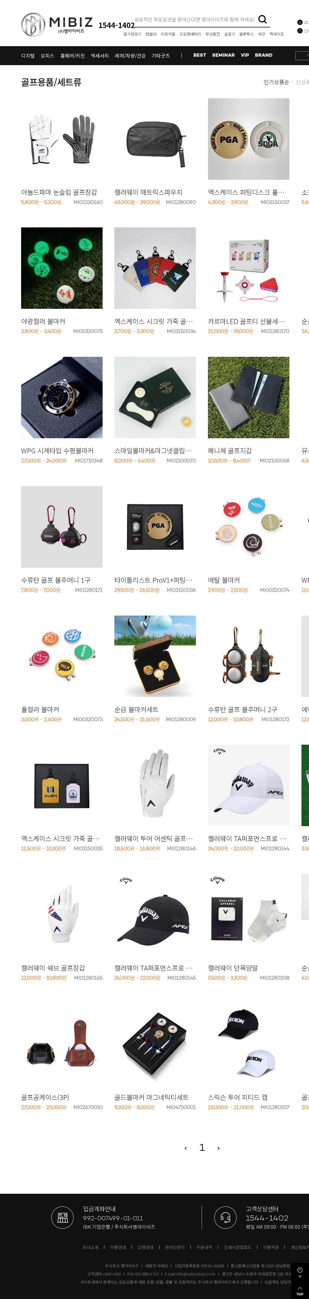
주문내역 (204, 1247)
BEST (199, 55)
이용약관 (271, 1247)
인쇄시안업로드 (237, 1247)
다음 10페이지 (222, 1148)
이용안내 (118, 1247)
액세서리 (100, 55)
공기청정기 (132, 34)
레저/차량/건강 (130, 55)
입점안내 (145, 1247)
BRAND (263, 55)
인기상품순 (276, 82)
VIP (245, 55)
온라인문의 (175, 1247)
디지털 (28, 55)
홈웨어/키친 (72, 55)
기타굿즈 (161, 55)
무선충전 (212, 34)
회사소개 (90, 1247)
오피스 (47, 55)
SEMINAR (223, 55)
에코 (261, 34)
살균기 (229, 34)
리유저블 (168, 34)
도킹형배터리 (190, 34)
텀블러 (151, 34)
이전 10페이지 (182, 1148)
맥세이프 (276, 34)
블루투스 (246, 34)
